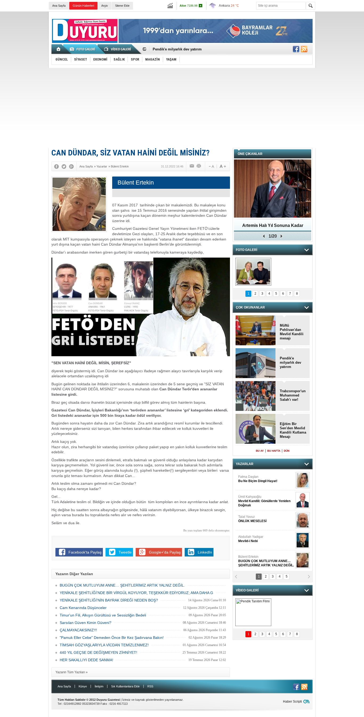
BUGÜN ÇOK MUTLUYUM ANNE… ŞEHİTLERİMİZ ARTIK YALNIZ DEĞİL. (122, 585)
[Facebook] (56, 166)
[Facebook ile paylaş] (296, 49)
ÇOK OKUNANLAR (250, 307)
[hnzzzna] (253, 272)
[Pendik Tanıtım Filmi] (253, 612)
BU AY (260, 450)
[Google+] (71, 166)
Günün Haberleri (83, 5)
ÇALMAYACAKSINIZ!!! (78, 630)
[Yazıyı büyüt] (223, 166)
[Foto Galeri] (83, 49)
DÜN (286, 450)
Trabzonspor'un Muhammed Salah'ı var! (293, 395)
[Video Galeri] (118, 49)
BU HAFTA (273, 450)
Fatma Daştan (257, 479)
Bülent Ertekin (266, 561)
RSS (150, 686)
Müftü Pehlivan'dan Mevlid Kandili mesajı (292, 331)
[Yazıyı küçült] (211, 166)
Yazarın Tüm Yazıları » (71, 672)
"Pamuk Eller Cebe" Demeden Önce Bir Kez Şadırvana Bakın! (112, 637)
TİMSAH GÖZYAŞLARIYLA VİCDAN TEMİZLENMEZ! (104, 645)
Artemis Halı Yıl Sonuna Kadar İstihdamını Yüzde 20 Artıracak (272, 227)
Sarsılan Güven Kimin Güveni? (85, 622)
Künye (83, 686)
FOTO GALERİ (246, 250)
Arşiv (104, 5)
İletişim (99, 686)
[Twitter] (64, 166)
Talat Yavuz (252, 519)
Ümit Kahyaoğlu (264, 501)
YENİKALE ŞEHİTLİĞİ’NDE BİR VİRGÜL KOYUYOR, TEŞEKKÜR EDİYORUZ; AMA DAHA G (136, 593)
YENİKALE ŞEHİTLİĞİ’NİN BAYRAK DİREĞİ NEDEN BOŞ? (109, 600)
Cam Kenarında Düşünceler (83, 608)
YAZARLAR (244, 464)
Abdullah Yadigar (250, 539)
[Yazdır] (199, 166)
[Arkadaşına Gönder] (192, 166)
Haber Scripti (292, 701)
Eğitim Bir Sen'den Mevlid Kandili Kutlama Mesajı (293, 430)
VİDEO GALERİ (247, 590)
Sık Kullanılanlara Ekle (125, 686)
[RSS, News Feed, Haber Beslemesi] (304, 49)
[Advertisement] (182, 108)
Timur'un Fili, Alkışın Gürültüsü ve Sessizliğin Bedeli (103, 615)
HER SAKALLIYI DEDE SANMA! (86, 660)
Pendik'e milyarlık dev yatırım (177, 49)
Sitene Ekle (122, 5)
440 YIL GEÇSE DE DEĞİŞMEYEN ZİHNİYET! (98, 652)
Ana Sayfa (59, 5)
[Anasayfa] (58, 49)
